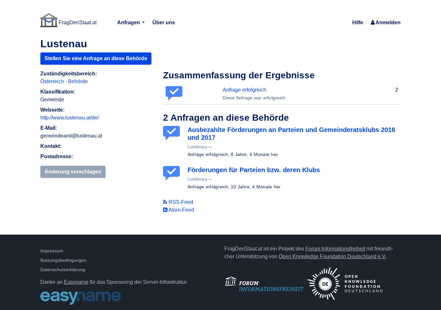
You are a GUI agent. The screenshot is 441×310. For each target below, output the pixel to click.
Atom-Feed (181, 210)
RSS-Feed (180, 202)
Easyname (76, 282)
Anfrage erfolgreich (244, 90)
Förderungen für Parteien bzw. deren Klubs (254, 169)
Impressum (51, 250)
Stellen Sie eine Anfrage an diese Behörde (96, 58)
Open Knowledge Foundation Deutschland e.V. (332, 256)
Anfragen (129, 22)
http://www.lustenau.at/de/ (69, 117)
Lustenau (197, 146)
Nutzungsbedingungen (63, 260)
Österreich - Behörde (64, 81)
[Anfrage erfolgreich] (172, 133)
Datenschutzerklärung (62, 269)
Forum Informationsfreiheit (335, 248)
